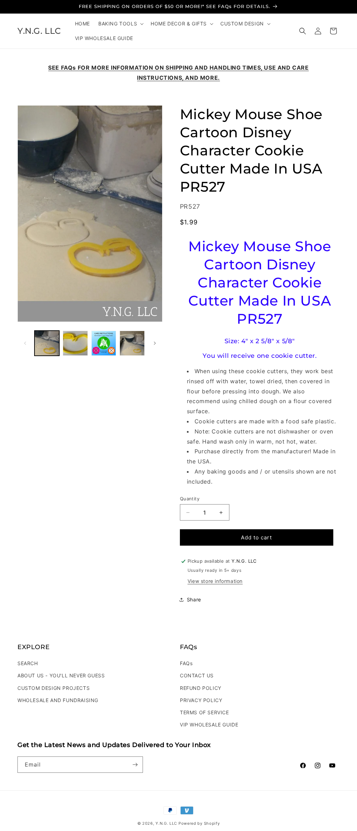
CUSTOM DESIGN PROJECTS (53, 688)
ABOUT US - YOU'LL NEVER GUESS (61, 675)
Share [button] (194, 599)
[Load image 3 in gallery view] (103, 343)
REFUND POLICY (200, 688)
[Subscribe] (135, 764)
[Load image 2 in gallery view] (75, 343)
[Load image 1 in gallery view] (47, 343)
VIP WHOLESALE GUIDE (209, 725)
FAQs (186, 663)
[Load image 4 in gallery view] (132, 343)
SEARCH (27, 663)
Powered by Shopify (199, 823)
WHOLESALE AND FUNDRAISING (57, 700)
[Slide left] (25, 343)
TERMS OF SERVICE (204, 712)
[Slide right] (154, 343)
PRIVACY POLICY (201, 700)
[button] (120, 23)
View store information (215, 581)
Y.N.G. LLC (166, 823)
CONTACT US (197, 675)
